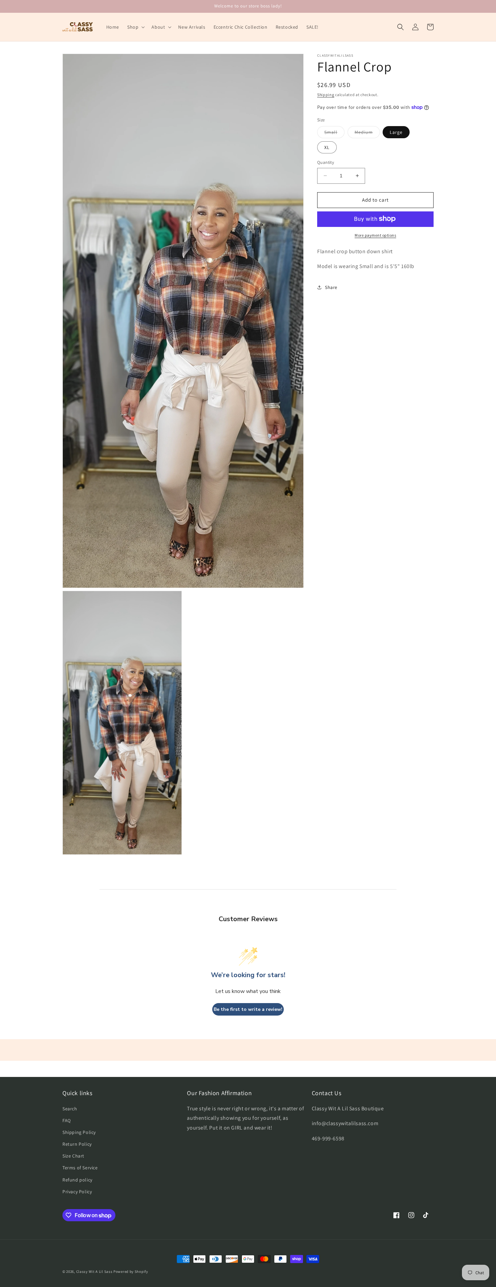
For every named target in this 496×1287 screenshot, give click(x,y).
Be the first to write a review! (248, 1009)
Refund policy (77, 1180)
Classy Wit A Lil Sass (94, 1271)
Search (69, 1109)
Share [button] (331, 287)
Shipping (325, 94)
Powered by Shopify (130, 1271)
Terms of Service (80, 1168)
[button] (135, 27)
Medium (367, 133)
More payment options (375, 234)
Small (334, 133)
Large (396, 132)
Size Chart (73, 1156)
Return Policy (77, 1144)
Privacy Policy (77, 1192)
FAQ (66, 1120)
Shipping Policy (79, 1132)
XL (327, 147)
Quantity (325, 162)
